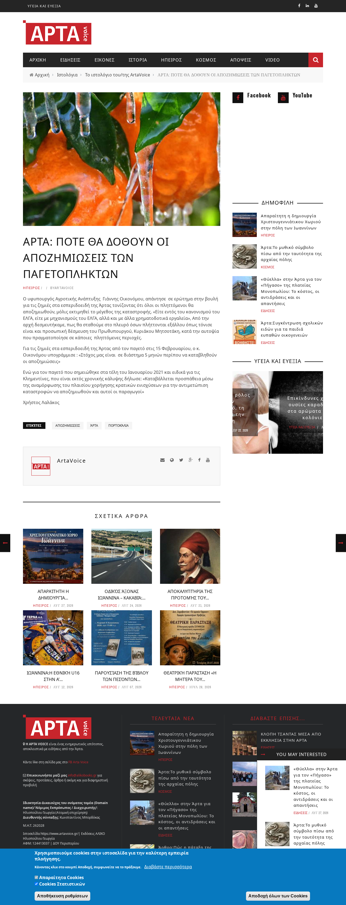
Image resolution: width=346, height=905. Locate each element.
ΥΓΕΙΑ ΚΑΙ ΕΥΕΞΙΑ (44, 6)
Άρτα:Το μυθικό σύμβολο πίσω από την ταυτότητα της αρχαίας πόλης (291, 253)
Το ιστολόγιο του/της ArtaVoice (117, 75)
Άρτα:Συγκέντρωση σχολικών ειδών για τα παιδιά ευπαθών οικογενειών (292, 329)
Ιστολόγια (67, 75)
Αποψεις (240, 60)
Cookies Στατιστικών (62, 884)
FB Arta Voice (78, 762)
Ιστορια (138, 60)
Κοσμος (206, 60)
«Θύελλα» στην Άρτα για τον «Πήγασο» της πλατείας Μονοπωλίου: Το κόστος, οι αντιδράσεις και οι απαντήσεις (316, 787)
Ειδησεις (70, 60)
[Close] (263, 754)
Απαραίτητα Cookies (61, 877)
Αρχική (42, 75)
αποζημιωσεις (67, 425)
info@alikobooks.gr (82, 775)
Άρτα (94, 425)
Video (272, 60)
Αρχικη (37, 60)
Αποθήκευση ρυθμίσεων (62, 896)
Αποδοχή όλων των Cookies (278, 896)
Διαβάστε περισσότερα (168, 867)
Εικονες (105, 60)
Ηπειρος (171, 60)
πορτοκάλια (118, 425)
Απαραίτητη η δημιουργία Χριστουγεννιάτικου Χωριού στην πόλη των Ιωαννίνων (291, 222)
